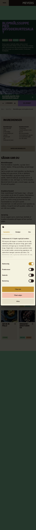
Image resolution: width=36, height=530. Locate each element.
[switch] (31, 269)
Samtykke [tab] (6, 232)
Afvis (18, 301)
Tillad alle (18, 289)
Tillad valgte (18, 295)
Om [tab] (29, 232)
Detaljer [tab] (18, 232)
